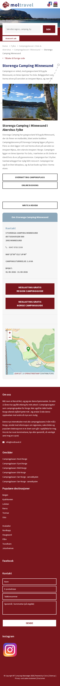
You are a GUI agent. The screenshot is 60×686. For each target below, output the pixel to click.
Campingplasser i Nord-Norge (14, 459)
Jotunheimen (8, 548)
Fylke (13, 46)
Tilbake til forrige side (15, 58)
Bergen (5, 495)
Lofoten (5, 504)
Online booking (30, 185)
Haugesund (7, 535)
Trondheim (7, 544)
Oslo (4, 517)
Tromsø (5, 513)
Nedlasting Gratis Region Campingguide (30, 289)
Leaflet (18, 373)
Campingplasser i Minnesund (27, 49)
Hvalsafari (6, 526)
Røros (5, 508)
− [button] (10, 337)
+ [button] (10, 333)
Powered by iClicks (41, 676)
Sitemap (52, 676)
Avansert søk (11, 38)
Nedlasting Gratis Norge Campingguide (30, 303)
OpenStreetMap (32, 373)
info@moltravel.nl (13, 442)
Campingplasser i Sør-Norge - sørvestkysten (20, 477)
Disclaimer (41, 678)
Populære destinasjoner (16, 488)
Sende (29, 623)
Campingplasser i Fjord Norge (14, 463)
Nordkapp (6, 530)
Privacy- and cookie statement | (26, 678)
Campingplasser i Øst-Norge (14, 472)
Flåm (4, 539)
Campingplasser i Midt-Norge (14, 468)
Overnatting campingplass (30, 177)
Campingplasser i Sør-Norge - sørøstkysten (20, 481)
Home (5, 46)
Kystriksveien (7, 499)
